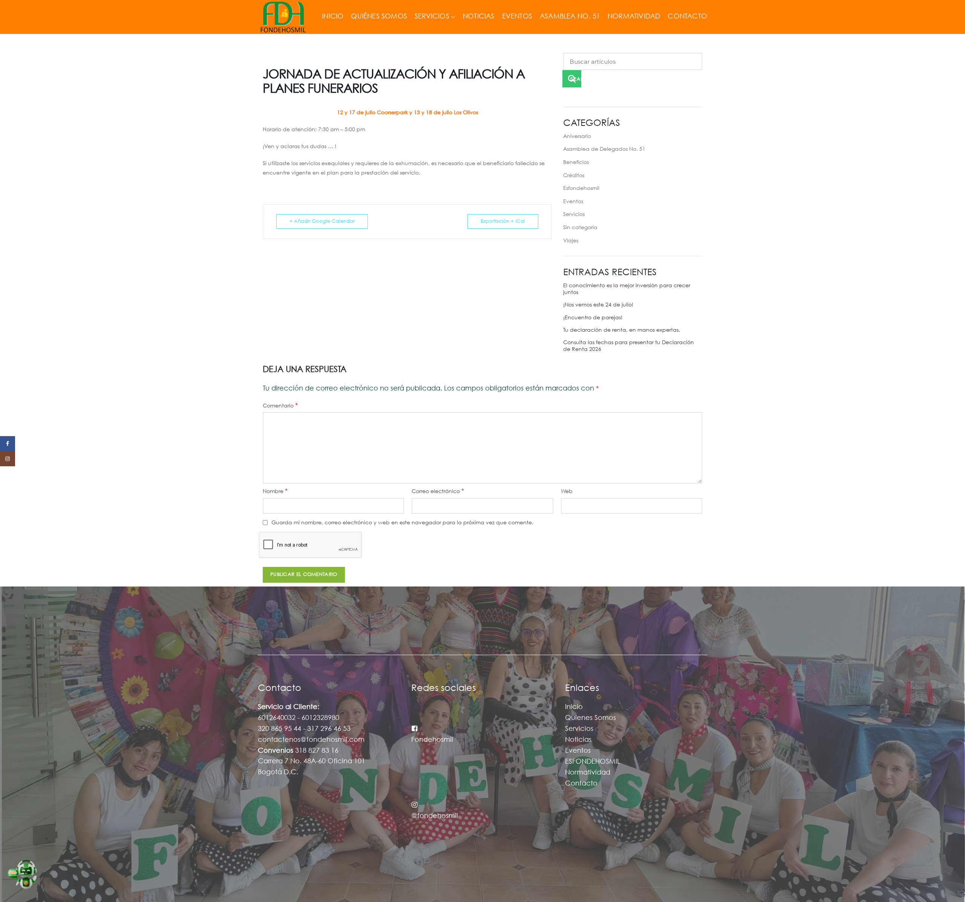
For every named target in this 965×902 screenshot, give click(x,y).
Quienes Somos (590, 718)
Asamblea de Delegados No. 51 (604, 149)
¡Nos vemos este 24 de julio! (598, 305)
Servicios (574, 214)
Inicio (574, 707)
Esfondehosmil (581, 188)
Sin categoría (580, 227)
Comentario (280, 406)
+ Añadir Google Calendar (322, 221)
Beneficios (576, 162)
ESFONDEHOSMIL (592, 761)
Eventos (573, 201)
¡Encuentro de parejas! (592, 317)
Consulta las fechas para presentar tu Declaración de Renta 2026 (628, 346)
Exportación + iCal (503, 221)
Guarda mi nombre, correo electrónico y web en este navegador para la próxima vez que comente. (402, 522)
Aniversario (577, 136)
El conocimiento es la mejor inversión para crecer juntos (626, 289)
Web (567, 491)
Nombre (275, 491)
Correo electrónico (438, 491)
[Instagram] (7, 458)
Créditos (573, 175)
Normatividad (587, 772)
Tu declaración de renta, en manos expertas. (621, 330)
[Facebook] (7, 443)
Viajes (570, 240)
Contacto (581, 783)
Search (575, 79)
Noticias (578, 740)
